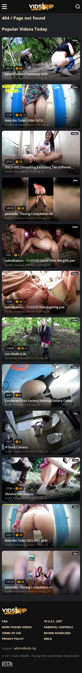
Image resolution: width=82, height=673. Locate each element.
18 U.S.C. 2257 (53, 621)
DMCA (48, 638)
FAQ (4, 621)
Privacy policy (13, 638)
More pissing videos (17, 627)
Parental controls (58, 627)
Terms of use (11, 633)
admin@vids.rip (25, 648)
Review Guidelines (57, 633)
